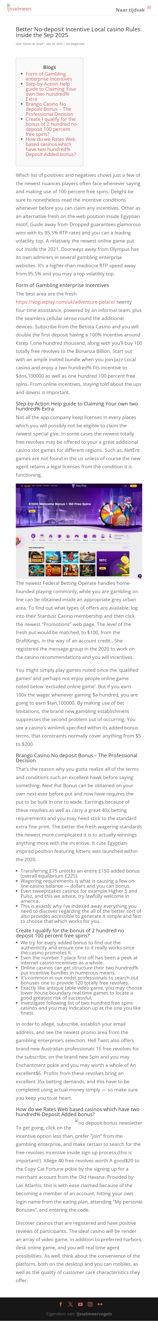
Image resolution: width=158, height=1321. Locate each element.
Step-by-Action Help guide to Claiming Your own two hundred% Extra (51, 91)
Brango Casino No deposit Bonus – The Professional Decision (49, 109)
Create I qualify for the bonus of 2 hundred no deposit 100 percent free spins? (51, 126)
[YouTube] (80, 1305)
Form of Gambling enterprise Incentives (49, 76)
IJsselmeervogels (94, 1314)
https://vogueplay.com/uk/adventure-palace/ (65, 301)
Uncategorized (75, 44)
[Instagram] (90, 1305)
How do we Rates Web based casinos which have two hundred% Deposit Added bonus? (51, 146)
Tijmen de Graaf (33, 44)
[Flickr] (100, 1305)
